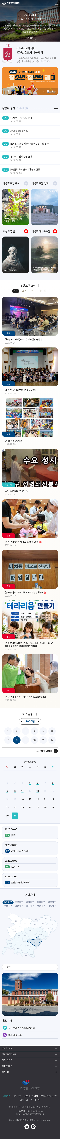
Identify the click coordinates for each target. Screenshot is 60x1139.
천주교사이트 (7, 1066)
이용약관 (16, 1096)
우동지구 (8, 905)
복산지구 (41, 905)
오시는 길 (24, 1100)
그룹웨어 (6, 1096)
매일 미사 (30, 38)
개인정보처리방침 (30, 1096)
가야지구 (41, 902)
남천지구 (8, 902)
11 (43, 740)
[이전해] (22, 721)
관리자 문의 (35, 1100)
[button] (44, 91)
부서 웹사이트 (7, 1048)
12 (52, 740)
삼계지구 (30, 905)
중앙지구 (19, 902)
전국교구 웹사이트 (9, 1054)
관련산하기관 (7, 1060)
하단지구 (30, 902)
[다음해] (38, 721)
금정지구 (52, 902)
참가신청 (5, 1072)
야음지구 (52, 905)
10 (34, 740)
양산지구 (19, 905)
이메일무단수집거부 (48, 1096)
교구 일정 (27, 714)
